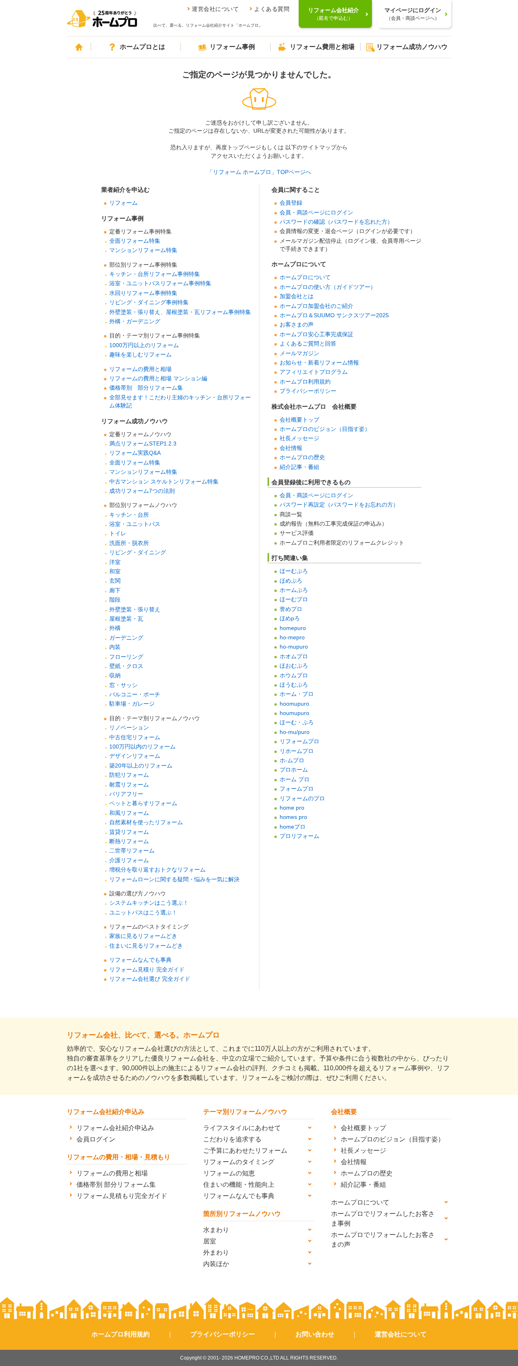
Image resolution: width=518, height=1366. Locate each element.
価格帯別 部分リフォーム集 (146, 388)
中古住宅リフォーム (134, 737)
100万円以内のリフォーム (142, 747)
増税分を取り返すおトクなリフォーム (157, 870)
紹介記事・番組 (299, 467)
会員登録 (291, 203)
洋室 (115, 562)
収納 (115, 675)
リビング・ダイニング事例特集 (149, 302)
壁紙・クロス (126, 666)
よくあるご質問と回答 (308, 344)
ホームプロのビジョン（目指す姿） (325, 429)
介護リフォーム (129, 860)
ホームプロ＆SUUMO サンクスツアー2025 (334, 315)
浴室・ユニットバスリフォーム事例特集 (160, 283)
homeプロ (293, 827)
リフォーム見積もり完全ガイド (121, 1195)
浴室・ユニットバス (134, 524)
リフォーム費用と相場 (322, 46)
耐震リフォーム (129, 785)
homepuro (293, 628)
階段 (115, 600)
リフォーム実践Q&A (135, 453)
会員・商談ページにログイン (316, 213)
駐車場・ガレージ (132, 704)
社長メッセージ (299, 438)
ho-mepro (292, 637)
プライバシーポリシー (308, 391)
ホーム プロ (295, 779)
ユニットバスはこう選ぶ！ (143, 913)
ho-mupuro (294, 647)
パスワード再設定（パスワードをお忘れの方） (339, 505)
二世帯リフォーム (132, 851)
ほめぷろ (291, 581)
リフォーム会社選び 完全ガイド (149, 979)
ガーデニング (126, 638)
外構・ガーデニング (134, 321)
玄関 (115, 581)
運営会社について (215, 9)
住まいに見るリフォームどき (146, 946)
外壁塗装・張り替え (134, 610)
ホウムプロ (294, 675)
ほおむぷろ (294, 666)
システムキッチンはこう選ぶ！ (149, 903)
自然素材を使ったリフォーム (146, 822)
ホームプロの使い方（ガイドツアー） (328, 287)
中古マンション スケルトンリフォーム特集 (164, 482)
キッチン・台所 (129, 515)
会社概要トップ (299, 420)
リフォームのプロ (302, 798)
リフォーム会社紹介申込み (115, 1127)
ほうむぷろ (294, 685)
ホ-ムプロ (292, 760)
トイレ (117, 533)
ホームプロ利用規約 (305, 382)
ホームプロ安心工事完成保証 (316, 334)
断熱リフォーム (129, 841)
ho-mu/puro (295, 732)
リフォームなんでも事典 (140, 960)
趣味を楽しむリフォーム (140, 355)
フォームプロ (297, 789)
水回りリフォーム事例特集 (143, 293)
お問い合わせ (314, 1334)
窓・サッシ (123, 685)
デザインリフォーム (134, 756)
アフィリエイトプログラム (314, 372)
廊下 (115, 591)
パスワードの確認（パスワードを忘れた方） (336, 222)
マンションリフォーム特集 (143, 250)
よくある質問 (271, 9)
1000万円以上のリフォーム (144, 345)
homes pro (293, 817)
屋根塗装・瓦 (126, 619)
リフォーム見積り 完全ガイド (147, 970)
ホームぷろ (294, 590)
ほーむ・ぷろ (297, 722)
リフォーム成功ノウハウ (412, 46)
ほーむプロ (294, 599)
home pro (292, 808)
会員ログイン (95, 1139)
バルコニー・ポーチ (134, 694)
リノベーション (129, 728)
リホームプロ (297, 751)
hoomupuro (294, 704)
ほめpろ (290, 618)
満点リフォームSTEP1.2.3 (142, 444)
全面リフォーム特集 (134, 241)
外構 (115, 628)
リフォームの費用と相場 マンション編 (158, 378)
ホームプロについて (305, 277)
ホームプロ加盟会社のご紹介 (316, 306)
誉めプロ (291, 609)
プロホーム (294, 770)
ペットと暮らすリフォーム (143, 803)
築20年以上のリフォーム (140, 766)
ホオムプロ (294, 656)
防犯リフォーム (129, 775)
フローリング (126, 657)
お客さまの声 (297, 325)
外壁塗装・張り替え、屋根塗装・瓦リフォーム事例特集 (180, 312)
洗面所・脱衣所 (129, 543)
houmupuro (294, 713)
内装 (115, 647)
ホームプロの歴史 (302, 457)
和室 (115, 571)
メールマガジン (299, 353)
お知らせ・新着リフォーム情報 (319, 363)
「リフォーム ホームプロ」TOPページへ (259, 172)
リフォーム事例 (232, 46)
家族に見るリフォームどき (143, 936)
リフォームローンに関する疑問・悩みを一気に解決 (174, 879)
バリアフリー (126, 794)
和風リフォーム (129, 813)
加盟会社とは (297, 296)
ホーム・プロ (297, 694)
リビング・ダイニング (137, 552)
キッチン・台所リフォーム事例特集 (154, 274)
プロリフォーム (299, 836)
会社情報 (291, 448)
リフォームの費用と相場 (140, 369)
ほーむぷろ (294, 571)
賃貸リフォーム (129, 832)
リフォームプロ (299, 741)
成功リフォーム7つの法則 (142, 491)
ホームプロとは (142, 46)
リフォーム (123, 203)
